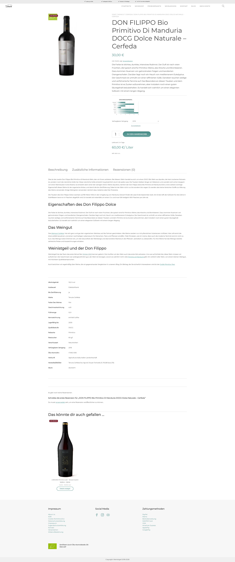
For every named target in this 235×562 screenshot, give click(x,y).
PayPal (144, 514)
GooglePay (146, 530)
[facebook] (96, 515)
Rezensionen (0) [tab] (124, 169)
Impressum (52, 523)
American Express (149, 525)
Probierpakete (154, 6)
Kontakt (184, 6)
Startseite (126, 6)
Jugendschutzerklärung (57, 525)
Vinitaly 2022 (87, 254)
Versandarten (53, 530)
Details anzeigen (65, 488)
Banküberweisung (149, 519)
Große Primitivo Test (167, 264)
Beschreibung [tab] (58, 169)
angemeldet (60, 402)
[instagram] (102, 515)
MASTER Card (147, 521)
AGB (49, 517)
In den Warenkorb (137, 134)
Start (114, 14)
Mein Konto (205, 6)
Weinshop (139, 6)
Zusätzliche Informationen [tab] (90, 169)
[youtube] (108, 515)
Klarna (144, 517)
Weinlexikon (170, 6)
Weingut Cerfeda (57, 233)
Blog (193, 6)
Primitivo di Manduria (136, 257)
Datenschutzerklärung (56, 521)
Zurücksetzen (136, 126)
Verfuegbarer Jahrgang (120, 121)
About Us (51, 514)
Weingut (121, 14)
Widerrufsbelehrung (55, 532)
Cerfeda (129, 14)
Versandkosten (128, 61)
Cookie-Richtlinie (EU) (56, 519)
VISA (144, 523)
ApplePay (145, 528)
